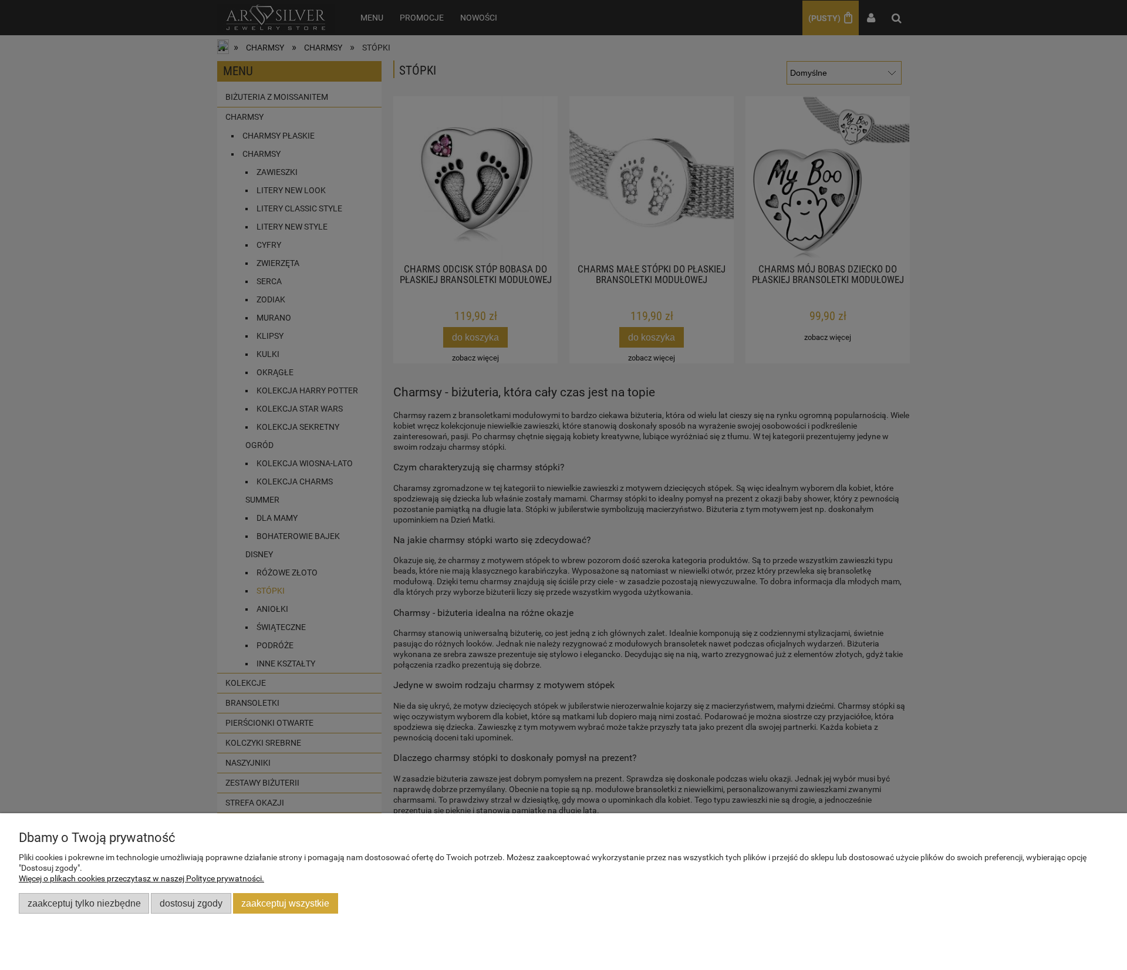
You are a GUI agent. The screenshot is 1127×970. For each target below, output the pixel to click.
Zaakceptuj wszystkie (285, 903)
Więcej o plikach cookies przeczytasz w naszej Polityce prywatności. (141, 878)
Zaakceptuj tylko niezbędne (84, 903)
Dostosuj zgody (191, 903)
